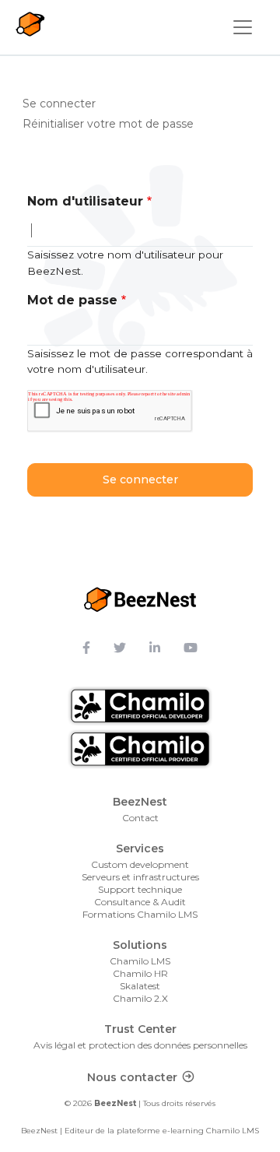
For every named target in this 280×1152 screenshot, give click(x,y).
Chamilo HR (140, 973)
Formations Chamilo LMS (140, 914)
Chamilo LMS (140, 961)
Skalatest (140, 986)
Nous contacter (132, 1077)
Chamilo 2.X (140, 998)
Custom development (140, 864)
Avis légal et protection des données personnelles (140, 1045)
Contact (140, 818)
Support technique (140, 889)
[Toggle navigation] (242, 27)
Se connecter (65, 103)
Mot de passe (72, 300)
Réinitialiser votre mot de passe (108, 124)
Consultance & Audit (140, 902)
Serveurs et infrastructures (140, 877)
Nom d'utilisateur (85, 201)
